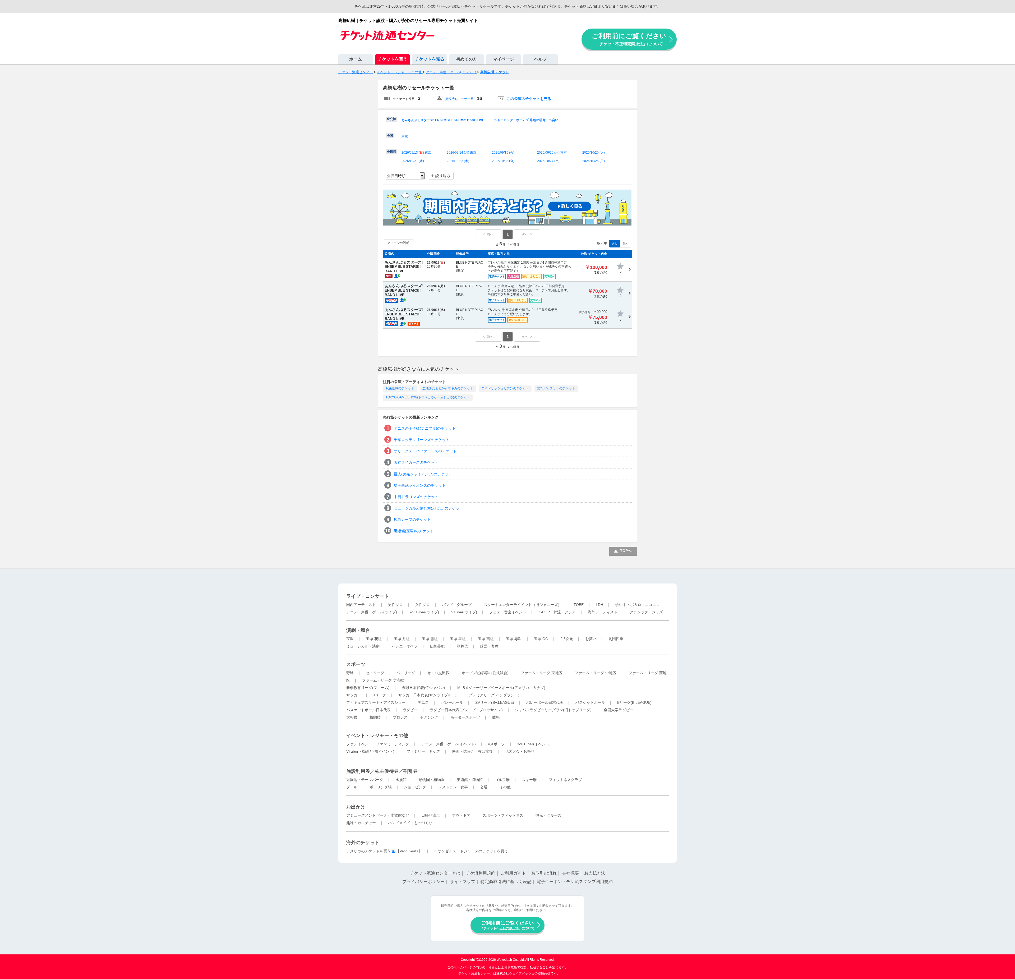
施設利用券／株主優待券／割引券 (382, 771)
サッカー (353, 695)
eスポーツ (496, 744)
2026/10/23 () (503, 161)
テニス (423, 702)
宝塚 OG (541, 639)
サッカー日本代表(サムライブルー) (427, 695)
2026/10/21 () (413, 161)
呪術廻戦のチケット (400, 388)
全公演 (391, 119)
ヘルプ (540, 59)
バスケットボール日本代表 (368, 710)
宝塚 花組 (374, 639)
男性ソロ (395, 605)
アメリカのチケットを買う (368, 851)
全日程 (391, 152)
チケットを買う (392, 59)
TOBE (579, 605)
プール (351, 787)
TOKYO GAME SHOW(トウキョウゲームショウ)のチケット (428, 397)
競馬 (496, 717)
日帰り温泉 (430, 815)
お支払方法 (594, 873)
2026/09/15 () (503, 152)
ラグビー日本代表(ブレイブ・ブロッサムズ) (466, 710)
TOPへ (625, 551)
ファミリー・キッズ (423, 751)
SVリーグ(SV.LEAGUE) (494, 702)
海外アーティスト (602, 612)
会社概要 (570, 873)
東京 (405, 136)
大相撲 (351, 717)
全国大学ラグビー (618, 710)
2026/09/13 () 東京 (416, 152)
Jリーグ (379, 695)
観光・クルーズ (548, 815)
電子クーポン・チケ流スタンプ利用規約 (575, 881)
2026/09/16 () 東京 (552, 152)
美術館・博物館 (470, 780)
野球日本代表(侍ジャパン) (423, 688)
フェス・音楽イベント (507, 612)
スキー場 (529, 780)
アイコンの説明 (398, 243)
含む (614, 243)
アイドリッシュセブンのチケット (505, 388)
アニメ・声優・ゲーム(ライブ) (371, 612)
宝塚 (350, 639)
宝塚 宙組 (486, 639)
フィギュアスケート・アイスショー (375, 702)
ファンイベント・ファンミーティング (377, 744)
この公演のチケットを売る (529, 98)
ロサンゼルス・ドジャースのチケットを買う (471, 851)
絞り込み (442, 176)
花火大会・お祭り (519, 751)
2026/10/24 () (548, 161)
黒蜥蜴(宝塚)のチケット (413, 531)
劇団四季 (615, 639)
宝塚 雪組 (430, 639)
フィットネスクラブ (565, 780)
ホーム (355, 59)
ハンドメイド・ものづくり (410, 823)
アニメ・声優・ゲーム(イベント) (448, 744)
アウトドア (461, 815)
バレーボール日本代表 (544, 702)
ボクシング (429, 717)
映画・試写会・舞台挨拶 (472, 751)
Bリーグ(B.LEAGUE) (634, 702)
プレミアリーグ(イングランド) (494, 695)
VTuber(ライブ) (464, 612)
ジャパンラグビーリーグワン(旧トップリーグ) (553, 710)
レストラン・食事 (453, 787)
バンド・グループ (457, 605)
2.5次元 (566, 639)
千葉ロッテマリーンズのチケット (421, 440)
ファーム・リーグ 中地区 (595, 673)
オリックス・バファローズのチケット (425, 451)
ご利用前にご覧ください (629, 39)
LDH (599, 605)
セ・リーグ (375, 673)
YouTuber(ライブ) (424, 612)
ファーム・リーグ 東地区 (541, 673)
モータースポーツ (465, 717)
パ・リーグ (405, 673)
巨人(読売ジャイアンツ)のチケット (423, 474)
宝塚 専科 (514, 639)
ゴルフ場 (502, 780)
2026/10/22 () (458, 161)
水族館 (401, 780)
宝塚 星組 (458, 639)
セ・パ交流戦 (438, 673)
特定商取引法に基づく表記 (506, 881)
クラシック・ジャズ (646, 612)
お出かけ (355, 807)
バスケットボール (590, 702)
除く (625, 243)
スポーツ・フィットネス (503, 815)
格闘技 (375, 717)
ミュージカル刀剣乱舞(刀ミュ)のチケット (428, 508)
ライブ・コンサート (367, 596)
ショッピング (415, 787)
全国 (390, 135)
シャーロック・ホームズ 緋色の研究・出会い (526, 120)
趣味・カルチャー (361, 823)
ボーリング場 (381, 787)
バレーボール (452, 702)
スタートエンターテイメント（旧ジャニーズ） (522, 605)
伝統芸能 (437, 646)
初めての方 (466, 59)
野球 (350, 673)
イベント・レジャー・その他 (377, 735)
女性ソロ (422, 605)
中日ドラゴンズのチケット (416, 497)
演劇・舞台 (358, 630)
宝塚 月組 (402, 639)
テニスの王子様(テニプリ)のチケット (425, 428)
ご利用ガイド (513, 873)
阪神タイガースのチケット (416, 462)
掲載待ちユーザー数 (459, 99)
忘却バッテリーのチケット (556, 388)
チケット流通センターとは (435, 873)
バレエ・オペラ (405, 646)
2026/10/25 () (593, 161)
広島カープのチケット (412, 519)
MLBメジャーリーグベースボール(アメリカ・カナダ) (501, 688)
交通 (483, 787)
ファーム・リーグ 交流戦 (383, 680)
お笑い (590, 639)
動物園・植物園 (432, 780)
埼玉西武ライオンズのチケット (420, 485)
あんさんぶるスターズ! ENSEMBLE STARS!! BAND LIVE (443, 120)
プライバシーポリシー (423, 881)
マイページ (503, 59)
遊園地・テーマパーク (364, 780)
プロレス (400, 717)
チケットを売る (429, 59)
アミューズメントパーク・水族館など (377, 815)
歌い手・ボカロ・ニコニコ (637, 605)
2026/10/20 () (593, 152)
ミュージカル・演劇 (363, 646)
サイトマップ (462, 881)
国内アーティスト (361, 605)
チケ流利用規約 (480, 873)
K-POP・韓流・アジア (557, 612)
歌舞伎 (462, 646)
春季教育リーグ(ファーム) (368, 688)
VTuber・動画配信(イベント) (370, 751)
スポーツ (355, 664)
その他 (505, 787)
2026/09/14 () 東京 (461, 152)
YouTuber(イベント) (534, 744)
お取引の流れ (544, 873)
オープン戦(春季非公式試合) (485, 673)
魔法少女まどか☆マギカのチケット (447, 388)
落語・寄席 (489, 646)
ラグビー (410, 710)
